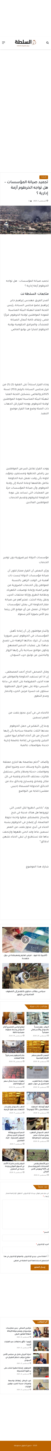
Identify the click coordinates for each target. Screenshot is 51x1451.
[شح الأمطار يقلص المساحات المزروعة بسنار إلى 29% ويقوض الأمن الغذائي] (38, 1155)
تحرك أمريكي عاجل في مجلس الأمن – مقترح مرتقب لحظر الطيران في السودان (17, 1358)
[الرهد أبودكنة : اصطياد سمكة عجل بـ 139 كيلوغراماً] (38, 1098)
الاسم (46, 1232)
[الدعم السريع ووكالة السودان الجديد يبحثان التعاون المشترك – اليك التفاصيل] (13, 1124)
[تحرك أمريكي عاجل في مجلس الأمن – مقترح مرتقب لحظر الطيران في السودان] (41, 1358)
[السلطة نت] (25, 43)
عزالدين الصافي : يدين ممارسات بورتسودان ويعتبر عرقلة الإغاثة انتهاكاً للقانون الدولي (18, 1331)
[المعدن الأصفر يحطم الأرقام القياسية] (38, 1046)
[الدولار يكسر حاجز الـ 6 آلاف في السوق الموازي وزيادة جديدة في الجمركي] (13, 1155)
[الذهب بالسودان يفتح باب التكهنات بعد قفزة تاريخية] (13, 1098)
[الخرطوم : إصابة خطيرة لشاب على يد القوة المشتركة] (41, 1372)
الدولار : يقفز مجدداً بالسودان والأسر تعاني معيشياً (40, 1030)
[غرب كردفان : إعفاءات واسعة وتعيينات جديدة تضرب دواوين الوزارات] (41, 1384)
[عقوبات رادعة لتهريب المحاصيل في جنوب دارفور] (38, 1072)
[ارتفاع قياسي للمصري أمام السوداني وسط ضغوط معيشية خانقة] (13, 1018)
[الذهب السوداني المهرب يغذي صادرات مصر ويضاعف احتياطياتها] (38, 1124)
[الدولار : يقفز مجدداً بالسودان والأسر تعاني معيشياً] (38, 1018)
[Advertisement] (25, 18)
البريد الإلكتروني (42, 1244)
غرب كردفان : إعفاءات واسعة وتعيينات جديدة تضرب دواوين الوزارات (19, 1384)
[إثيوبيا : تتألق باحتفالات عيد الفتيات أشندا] (41, 1345)
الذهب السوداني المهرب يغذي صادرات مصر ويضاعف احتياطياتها (39, 1135)
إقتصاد (43, 177)
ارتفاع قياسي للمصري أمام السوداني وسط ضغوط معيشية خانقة (13, 1030)
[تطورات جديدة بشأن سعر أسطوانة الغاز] (13, 1072)
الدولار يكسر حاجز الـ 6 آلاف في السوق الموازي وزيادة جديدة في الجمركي (13, 1166)
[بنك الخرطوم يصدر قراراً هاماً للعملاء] (13, 1046)
